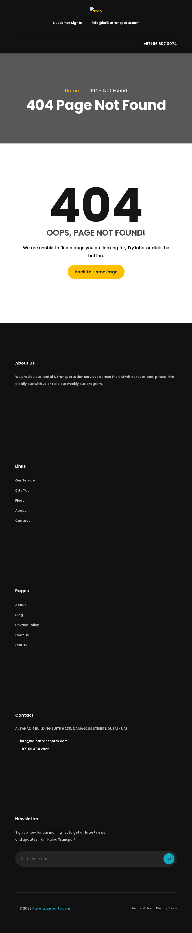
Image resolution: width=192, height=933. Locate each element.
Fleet (19, 500)
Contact (22, 520)
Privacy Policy (27, 625)
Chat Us (22, 635)
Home (73, 90)
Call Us (21, 645)
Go (169, 859)
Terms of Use (141, 908)
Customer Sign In (67, 22)
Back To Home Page (96, 272)
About (20, 510)
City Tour (23, 490)
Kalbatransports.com (51, 908)
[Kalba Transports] (96, 11)
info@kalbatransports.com (115, 22)
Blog (19, 615)
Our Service (25, 480)
